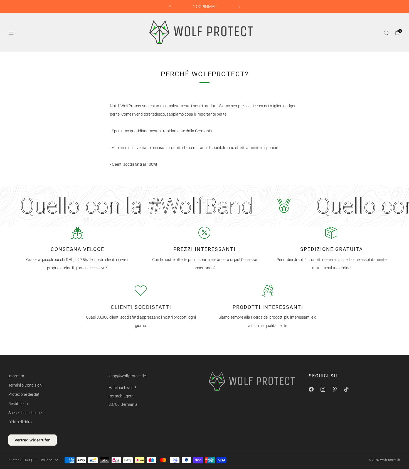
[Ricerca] (386, 33)
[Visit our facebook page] (311, 389)
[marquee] (204, 206)
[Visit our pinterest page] (334, 389)
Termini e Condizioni (25, 385)
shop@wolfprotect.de (127, 376)
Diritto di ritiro (20, 422)
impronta (16, 376)
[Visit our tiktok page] (346, 389)
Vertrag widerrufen (32, 440)
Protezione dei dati (24, 394)
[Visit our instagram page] (323, 389)
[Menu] (11, 33)
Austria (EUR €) (20, 460)
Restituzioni (18, 403)
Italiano (46, 460)
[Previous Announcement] (170, 6)
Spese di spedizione (25, 413)
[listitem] (204, 6)
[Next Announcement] (239, 6)
